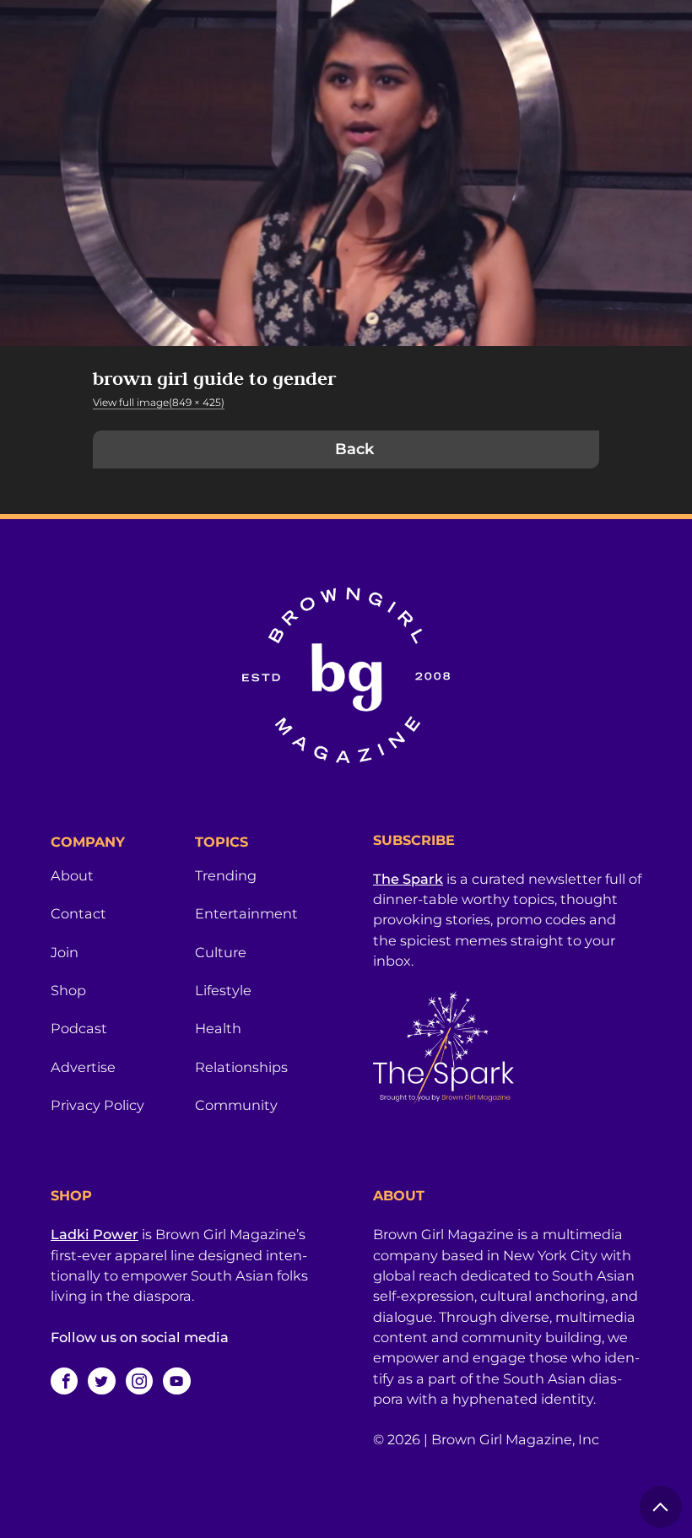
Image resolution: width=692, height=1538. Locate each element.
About (72, 875)
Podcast (79, 1028)
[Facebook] (64, 1380)
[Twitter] (101, 1380)
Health (218, 1028)
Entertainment (246, 913)
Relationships (241, 1067)
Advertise (83, 1067)
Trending (226, 875)
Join (64, 952)
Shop (68, 990)
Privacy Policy (97, 1105)
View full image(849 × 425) (158, 402)
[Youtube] (176, 1380)
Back (354, 449)
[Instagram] (139, 1380)
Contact (78, 913)
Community (236, 1105)
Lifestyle (223, 990)
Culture (220, 952)
